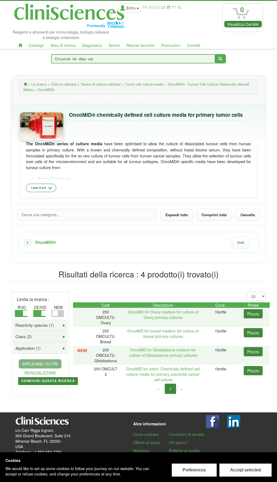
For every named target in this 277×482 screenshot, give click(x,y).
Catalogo (36, 45)
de (163, 7)
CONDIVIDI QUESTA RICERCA (48, 382)
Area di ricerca (63, 45)
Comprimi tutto (214, 214)
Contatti (193, 45)
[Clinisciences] (25, 84)
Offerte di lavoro (146, 442)
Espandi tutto (177, 214)
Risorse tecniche (140, 45)
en (151, 7)
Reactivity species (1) (34, 325)
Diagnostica (92, 45)
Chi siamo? (178, 442)
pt (174, 7)
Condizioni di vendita (186, 434)
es (157, 7)
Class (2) (23, 336)
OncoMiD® (45, 242)
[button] (138, 242)
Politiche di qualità (184, 450)
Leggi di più (38, 187)
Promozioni (170, 45)
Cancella (247, 214)
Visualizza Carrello (243, 24)
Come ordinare (146, 434)
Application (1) (28, 348)
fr (144, 7)
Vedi (240, 242)
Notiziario (141, 450)
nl (179, 7)
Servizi (114, 45)
